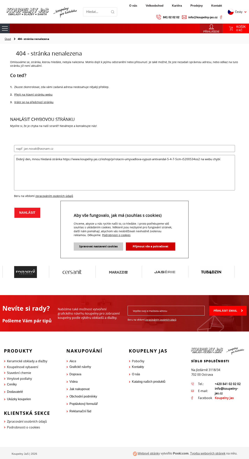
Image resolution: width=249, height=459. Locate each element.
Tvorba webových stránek (207, 453)
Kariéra (177, 5)
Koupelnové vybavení (22, 367)
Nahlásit (27, 212)
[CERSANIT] (72, 272)
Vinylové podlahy (19, 378)
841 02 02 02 (171, 17)
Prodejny (196, 5)
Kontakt (216, 5)
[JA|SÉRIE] (165, 272)
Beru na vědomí (152, 319)
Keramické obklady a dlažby (27, 361)
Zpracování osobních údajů (27, 421)
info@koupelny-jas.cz (203, 17)
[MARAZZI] (118, 272)
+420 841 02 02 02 (228, 384)
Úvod (8, 39)
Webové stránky (149, 453)
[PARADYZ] (25, 272)
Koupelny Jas (224, 398)
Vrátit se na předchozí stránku (33, 102)
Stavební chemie (19, 373)
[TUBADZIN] (211, 272)
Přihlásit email (225, 310)
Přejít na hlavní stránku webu (33, 94)
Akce (72, 361)
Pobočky (138, 361)
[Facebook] (221, 17)
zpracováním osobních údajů (160, 319)
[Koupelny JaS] (41, 11)
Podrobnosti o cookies (23, 427)
